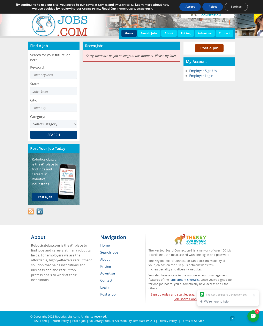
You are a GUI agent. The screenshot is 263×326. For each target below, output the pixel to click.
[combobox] (53, 91)
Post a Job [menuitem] (108, 294)
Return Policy (60, 321)
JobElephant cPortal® (184, 280)
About (169, 33)
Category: (37, 116)
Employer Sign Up (203, 71)
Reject (213, 7)
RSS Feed (40, 321)
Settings (236, 7)
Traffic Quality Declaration (134, 9)
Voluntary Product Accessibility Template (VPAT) (122, 321)
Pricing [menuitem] (105, 266)
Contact (224, 33)
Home (129, 33)
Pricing (185, 33)
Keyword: (37, 67)
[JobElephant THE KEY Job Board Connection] (190, 236)
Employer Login (201, 75)
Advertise (204, 33)
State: (34, 84)
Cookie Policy (91, 9)
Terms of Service (192, 321)
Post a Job (45, 197)
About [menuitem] (105, 259)
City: (33, 100)
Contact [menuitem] (106, 280)
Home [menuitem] (105, 245)
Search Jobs (149, 33)
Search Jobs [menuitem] (109, 252)
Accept (190, 7)
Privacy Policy (168, 321)
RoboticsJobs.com (67, 316)
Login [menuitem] (104, 287)
